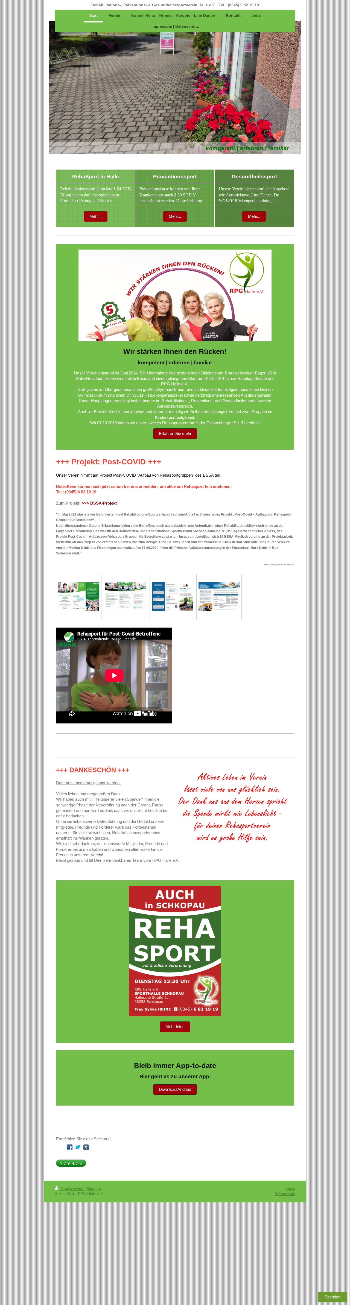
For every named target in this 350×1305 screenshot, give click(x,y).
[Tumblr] (86, 1147)
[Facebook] (69, 1147)
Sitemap (94, 1188)
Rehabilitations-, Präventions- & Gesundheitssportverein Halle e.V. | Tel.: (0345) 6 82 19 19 (175, 5)
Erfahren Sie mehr (175, 433)
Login (290, 1188)
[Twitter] (78, 1147)
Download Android (175, 1089)
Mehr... (95, 216)
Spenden (332, 1297)
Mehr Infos (175, 1026)
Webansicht (285, 1194)
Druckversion (72, 1188)
